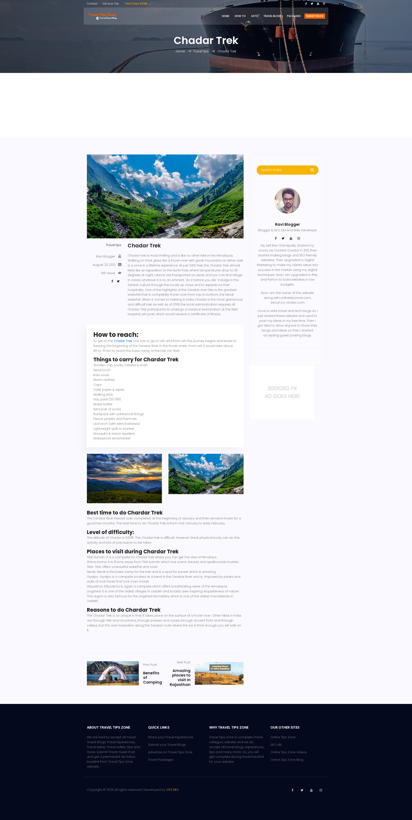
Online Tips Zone (282, 737)
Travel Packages (160, 760)
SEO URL (276, 745)
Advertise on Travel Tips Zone (170, 752)
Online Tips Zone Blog (286, 760)
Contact (92, 3)
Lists (254, 16)
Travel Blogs (272, 16)
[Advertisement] (206, 105)
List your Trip (111, 3)
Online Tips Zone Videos (288, 752)
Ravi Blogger (105, 256)
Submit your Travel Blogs (167, 745)
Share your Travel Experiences (170, 737)
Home (225, 16)
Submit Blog (314, 16)
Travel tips (201, 51)
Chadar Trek (227, 51)
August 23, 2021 (104, 265)
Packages (294, 16)
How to (240, 16)
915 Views (108, 273)
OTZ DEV (172, 790)
